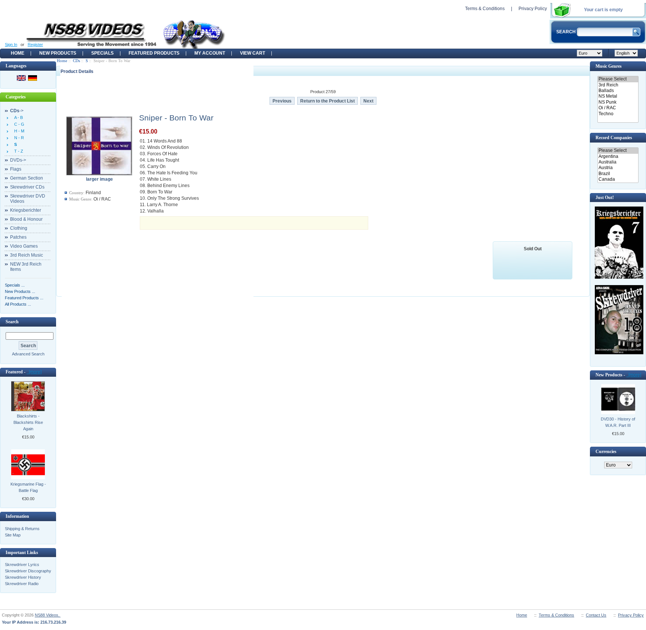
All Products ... (18, 304)
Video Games (24, 246)
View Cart (252, 53)
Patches (18, 237)
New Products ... (20, 291)
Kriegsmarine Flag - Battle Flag (28, 487)
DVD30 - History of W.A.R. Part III (618, 422)
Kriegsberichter (25, 210)
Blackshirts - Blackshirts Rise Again (28, 422)
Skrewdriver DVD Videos (27, 198)
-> (17, 110)
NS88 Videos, (48, 615)
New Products (57, 53)
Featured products (154, 53)
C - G (18, 124)
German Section (26, 178)
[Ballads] (618, 91)
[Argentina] (618, 156)
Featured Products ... (24, 298)
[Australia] (618, 162)
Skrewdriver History (23, 577)
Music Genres (609, 66)
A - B (17, 117)
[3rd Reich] (618, 85)
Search (12, 321)
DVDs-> (18, 160)
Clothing (18, 228)
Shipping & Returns (22, 528)
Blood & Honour (26, 219)
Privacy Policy (533, 8)
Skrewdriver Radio (22, 583)
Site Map (13, 535)
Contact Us (596, 615)
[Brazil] (618, 174)
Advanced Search (28, 354)
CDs (76, 60)
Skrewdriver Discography (28, 571)
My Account (209, 53)
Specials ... (15, 285)
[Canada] (618, 179)
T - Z (17, 151)
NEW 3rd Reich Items (25, 267)
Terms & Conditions (485, 8)
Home (17, 53)
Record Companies (614, 137)
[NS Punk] (618, 102)
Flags (15, 169)
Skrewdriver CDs (27, 187)
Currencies (606, 451)
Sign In (11, 44)
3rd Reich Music (26, 255)
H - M (18, 131)
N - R (18, 137)
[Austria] (618, 168)
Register (35, 44)
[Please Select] (618, 79)
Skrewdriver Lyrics (22, 564)
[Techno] (618, 114)
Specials (102, 53)
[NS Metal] (618, 96)
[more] (34, 371)
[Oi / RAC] (618, 108)
